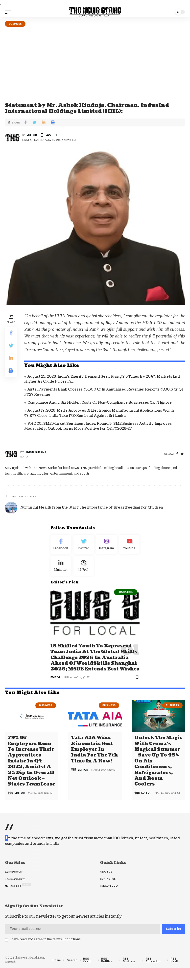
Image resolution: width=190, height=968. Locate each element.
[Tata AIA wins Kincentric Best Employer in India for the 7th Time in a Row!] (95, 716)
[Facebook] (177, 454)
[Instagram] (106, 544)
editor (32, 134)
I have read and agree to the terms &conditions (45, 939)
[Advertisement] (95, 64)
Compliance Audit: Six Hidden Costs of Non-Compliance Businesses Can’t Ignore (99, 402)
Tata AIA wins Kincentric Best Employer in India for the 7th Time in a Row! (94, 749)
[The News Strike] (95, 12)
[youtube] (129, 544)
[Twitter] (83, 544)
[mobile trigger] (9, 12)
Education (125, 592)
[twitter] (182, 454)
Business (15, 23)
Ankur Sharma (35, 452)
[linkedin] (60, 566)
